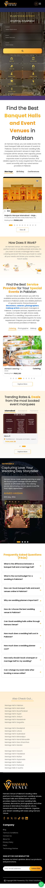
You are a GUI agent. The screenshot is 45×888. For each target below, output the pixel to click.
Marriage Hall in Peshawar (14, 765)
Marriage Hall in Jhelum (13, 717)
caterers (20, 306)
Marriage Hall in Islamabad (15, 708)
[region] (22, 195)
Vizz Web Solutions (33, 880)
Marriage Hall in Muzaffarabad (16, 711)
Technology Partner (10, 848)
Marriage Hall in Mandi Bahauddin (17, 739)
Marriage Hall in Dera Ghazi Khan (17, 742)
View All (22, 230)
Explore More (22, 452)
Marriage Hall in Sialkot (13, 762)
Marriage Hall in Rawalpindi (15, 728)
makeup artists (13, 308)
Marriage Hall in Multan (13, 756)
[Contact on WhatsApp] (41, 884)
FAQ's (5, 845)
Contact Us (7, 836)
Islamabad (10, 410)
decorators (11, 306)
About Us (6, 839)
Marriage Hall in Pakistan (14, 705)
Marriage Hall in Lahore (13, 731)
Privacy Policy (8, 842)
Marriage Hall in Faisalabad (15, 754)
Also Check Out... (22, 698)
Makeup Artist (35, 328)
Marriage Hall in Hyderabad (15, 734)
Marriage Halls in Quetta (14, 768)
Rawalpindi (22, 410)
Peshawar (34, 410)
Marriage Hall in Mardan (13, 745)
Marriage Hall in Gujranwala (15, 759)
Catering (12, 328)
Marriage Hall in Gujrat (13, 714)
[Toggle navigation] (40, 3)
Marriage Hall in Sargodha (14, 722)
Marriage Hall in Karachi (13, 751)
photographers (32, 306)
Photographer (23, 328)
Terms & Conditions (10, 833)
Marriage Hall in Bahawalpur (15, 737)
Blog (4, 830)
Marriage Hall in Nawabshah (15, 719)
